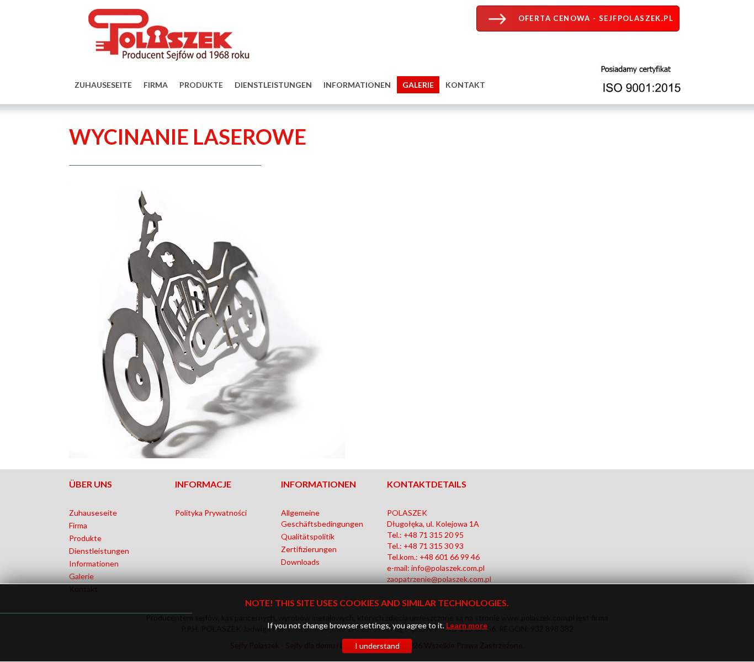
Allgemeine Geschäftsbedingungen (322, 518)
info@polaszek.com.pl (448, 568)
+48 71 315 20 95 (433, 534)
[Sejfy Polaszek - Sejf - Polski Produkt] (165, 32)
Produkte (201, 84)
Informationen (357, 84)
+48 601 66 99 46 (450, 557)
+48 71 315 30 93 (433, 545)
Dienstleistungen (273, 84)
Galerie (418, 84)
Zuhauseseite (103, 84)
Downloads (300, 561)
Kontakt (465, 84)
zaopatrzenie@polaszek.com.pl (439, 579)
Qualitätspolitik (307, 536)
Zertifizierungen (309, 549)
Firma (156, 84)
